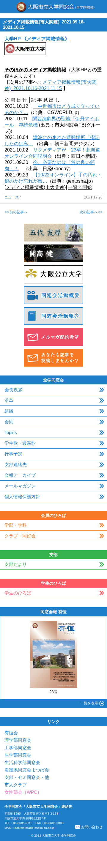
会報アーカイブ (20, 475)
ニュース (11, 197)
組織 (8, 411)
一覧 (89, 703)
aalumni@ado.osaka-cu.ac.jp (34, 827)
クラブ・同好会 (20, 535)
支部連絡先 (15, 464)
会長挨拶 (13, 389)
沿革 (8, 400)
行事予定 (13, 453)
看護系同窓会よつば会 (26, 769)
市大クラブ (15, 784)
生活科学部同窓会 (22, 762)
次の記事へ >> (91, 212)
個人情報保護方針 (22, 496)
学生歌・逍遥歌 (20, 443)
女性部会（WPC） (23, 792)
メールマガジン (20, 485)
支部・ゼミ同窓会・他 (26, 777)
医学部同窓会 (17, 755)
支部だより (15, 564)
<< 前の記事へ (15, 212)
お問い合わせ (92, 827)
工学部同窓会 (17, 747)
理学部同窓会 (17, 740)
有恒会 (11, 732)
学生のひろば (17, 592)
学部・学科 (15, 525)
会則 (8, 421)
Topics (10, 432)
